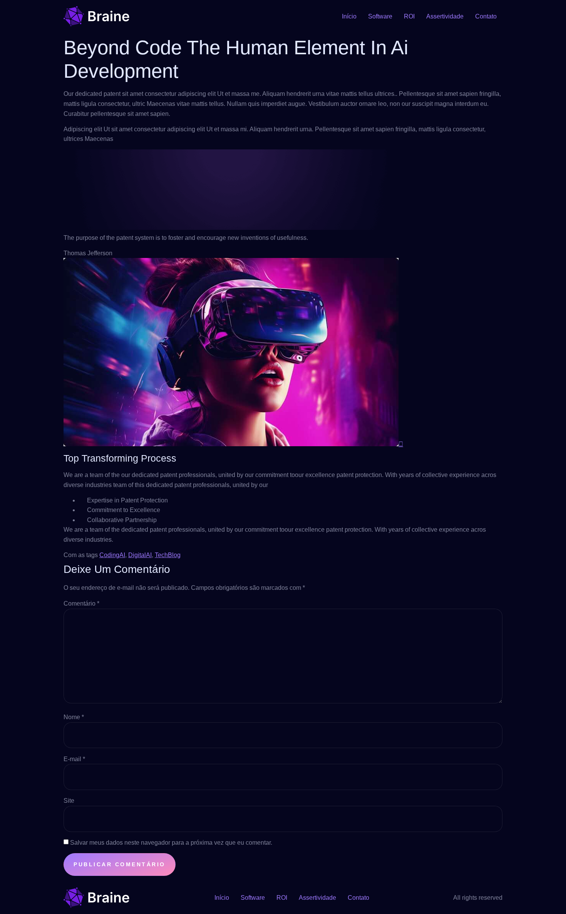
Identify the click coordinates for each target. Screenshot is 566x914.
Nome (74, 717)
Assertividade (445, 16)
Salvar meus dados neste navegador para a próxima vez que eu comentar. (171, 842)
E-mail (74, 759)
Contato (486, 16)
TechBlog (168, 555)
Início (349, 16)
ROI (409, 16)
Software (380, 16)
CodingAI (112, 555)
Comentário (81, 603)
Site (69, 800)
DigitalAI (140, 555)
